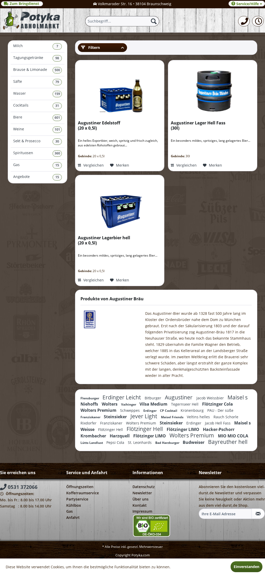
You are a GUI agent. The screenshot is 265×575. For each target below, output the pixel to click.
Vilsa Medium (153, 404)
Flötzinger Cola (217, 404)
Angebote (36, 177)
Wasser (36, 93)
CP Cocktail (169, 410)
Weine (36, 129)
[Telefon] (244, 21)
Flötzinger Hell (111, 429)
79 (57, 82)
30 (57, 141)
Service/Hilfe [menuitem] (247, 3)
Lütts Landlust (92, 442)
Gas (36, 165)
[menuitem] (244, 21)
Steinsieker (116, 417)
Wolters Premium (98, 410)
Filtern (93, 47)
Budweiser (194, 442)
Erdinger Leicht (122, 397)
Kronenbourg (193, 410)
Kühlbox (73, 505)
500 (57, 70)
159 (57, 94)
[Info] (258, 21)
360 (57, 153)
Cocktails (36, 105)
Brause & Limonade (36, 69)
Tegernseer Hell (185, 404)
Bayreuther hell (227, 441)
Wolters (110, 404)
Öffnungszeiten (79, 486)
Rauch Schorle (226, 416)
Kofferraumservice (82, 492)
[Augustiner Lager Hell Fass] (212, 89)
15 (57, 165)
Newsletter (142, 492)
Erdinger (150, 410)
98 (57, 58)
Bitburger (153, 397)
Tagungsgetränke (36, 58)
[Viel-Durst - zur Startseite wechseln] (32, 20)
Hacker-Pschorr (218, 429)
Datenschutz (143, 486)
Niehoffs (89, 404)
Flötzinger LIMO (183, 429)
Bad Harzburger (167, 442)
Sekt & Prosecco (36, 141)
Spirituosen (36, 153)
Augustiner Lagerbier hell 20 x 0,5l (104, 240)
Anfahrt (73, 517)
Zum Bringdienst (24, 3)
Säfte (36, 81)
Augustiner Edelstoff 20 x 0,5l (99, 125)
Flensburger (90, 398)
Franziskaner (90, 417)
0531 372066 (22, 487)
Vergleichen (93, 165)
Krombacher (93, 436)
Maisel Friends (172, 417)
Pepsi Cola (115, 442)
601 (57, 117)
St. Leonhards (140, 442)
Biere (36, 117)
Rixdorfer (89, 423)
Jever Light (144, 416)
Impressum (142, 511)
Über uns (140, 499)
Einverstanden (246, 566)
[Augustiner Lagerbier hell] (119, 204)
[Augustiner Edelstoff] (119, 89)
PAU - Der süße (220, 410)
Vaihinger (129, 404)
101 (57, 129)
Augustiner (179, 397)
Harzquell (120, 436)
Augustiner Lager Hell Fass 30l (198, 125)
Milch (35, 46)
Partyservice (77, 499)
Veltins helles (199, 416)
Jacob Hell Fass (218, 423)
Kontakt (139, 505)
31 (57, 105)
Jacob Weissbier (210, 397)
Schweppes (130, 410)
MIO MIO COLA (233, 436)
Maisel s (237, 397)
